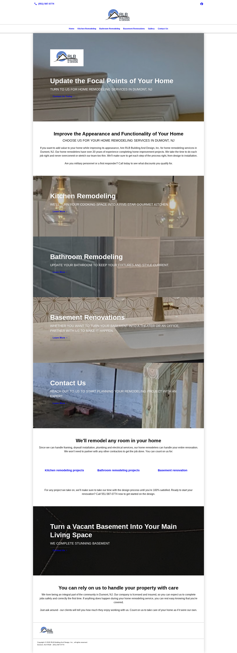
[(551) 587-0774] (43, 4)
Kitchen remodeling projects (64, 470)
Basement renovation (172, 470)
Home (71, 29)
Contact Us (163, 29)
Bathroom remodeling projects (118, 470)
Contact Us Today (62, 96)
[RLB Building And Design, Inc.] (118, 630)
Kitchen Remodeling (87, 29)
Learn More (59, 211)
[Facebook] (201, 4)
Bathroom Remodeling (109, 29)
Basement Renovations (134, 29)
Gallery (151, 29)
